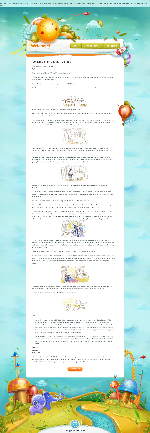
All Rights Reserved (79, 431)
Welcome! (40, 46)
